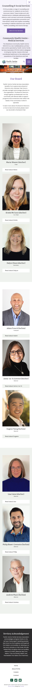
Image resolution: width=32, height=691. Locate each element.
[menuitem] (23, 62)
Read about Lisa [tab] (10, 502)
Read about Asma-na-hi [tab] (13, 386)
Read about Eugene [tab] (11, 436)
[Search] (23, 62)
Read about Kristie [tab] (11, 220)
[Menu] (29, 62)
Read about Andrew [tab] (12, 602)
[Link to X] (16, 680)
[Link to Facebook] (11, 680)
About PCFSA (16, 669)
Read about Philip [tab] (11, 552)
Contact (16, 675)
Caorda (22, 686)
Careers (16, 672)
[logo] (15, 62)
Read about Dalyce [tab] (11, 270)
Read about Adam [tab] (11, 336)
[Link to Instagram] (20, 680)
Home (16, 666)
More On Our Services (16, 31)
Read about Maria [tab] (11, 170)
